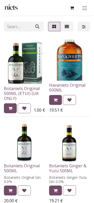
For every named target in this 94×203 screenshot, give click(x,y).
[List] (66, 26)
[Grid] (54, 26)
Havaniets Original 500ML (67, 87)
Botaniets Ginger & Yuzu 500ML (67, 168)
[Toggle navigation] (84, 8)
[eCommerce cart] (72, 8)
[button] (10, 108)
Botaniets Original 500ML (22, 168)
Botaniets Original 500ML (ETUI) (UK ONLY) (22, 93)
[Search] (37, 26)
